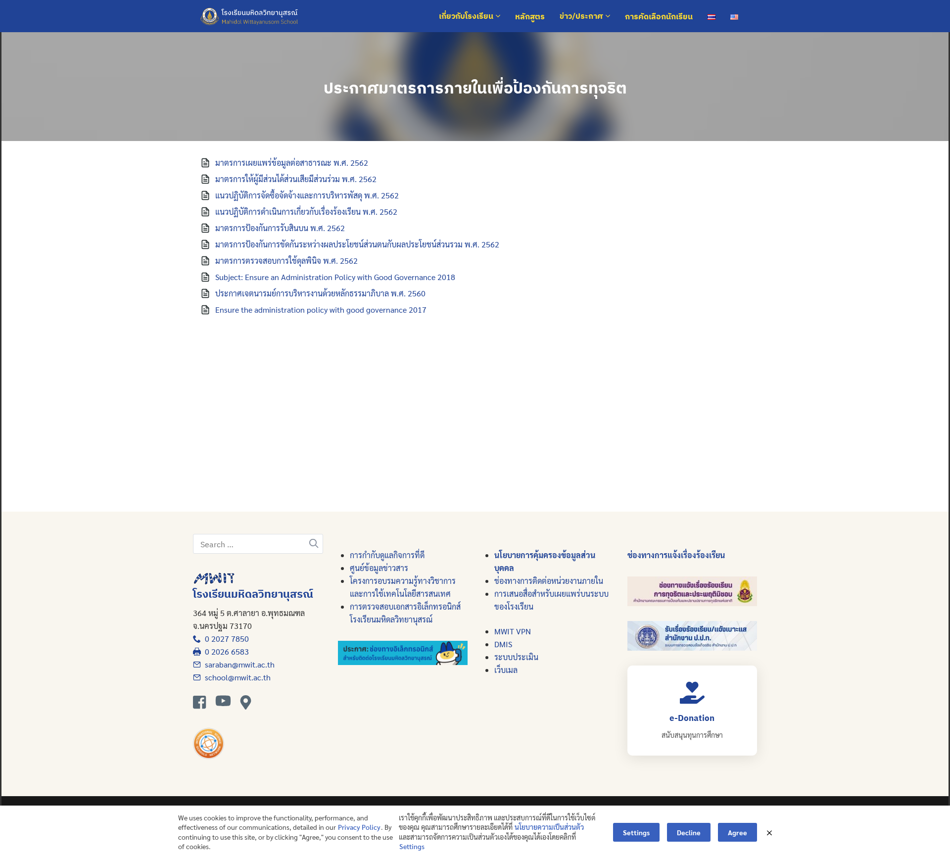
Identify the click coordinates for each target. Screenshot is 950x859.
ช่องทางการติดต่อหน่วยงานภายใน (548, 580)
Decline (689, 832)
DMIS (503, 644)
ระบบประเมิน (516, 657)
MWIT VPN (512, 631)
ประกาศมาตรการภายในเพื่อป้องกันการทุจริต (475, 87)
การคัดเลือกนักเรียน (659, 16)
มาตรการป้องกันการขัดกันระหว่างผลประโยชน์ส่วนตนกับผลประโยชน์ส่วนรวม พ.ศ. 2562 (357, 244)
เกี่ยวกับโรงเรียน (467, 16)
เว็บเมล (506, 670)
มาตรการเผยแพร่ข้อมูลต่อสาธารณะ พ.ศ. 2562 (291, 162)
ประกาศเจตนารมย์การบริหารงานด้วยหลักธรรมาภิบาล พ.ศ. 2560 (320, 293)
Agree (737, 832)
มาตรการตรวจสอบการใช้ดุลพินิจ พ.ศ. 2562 (286, 260)
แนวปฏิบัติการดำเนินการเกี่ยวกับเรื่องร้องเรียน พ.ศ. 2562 (306, 211)
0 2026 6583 (225, 651)
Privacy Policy (359, 826)
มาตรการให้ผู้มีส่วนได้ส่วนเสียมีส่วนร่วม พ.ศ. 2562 (296, 179)
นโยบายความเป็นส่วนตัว (549, 826)
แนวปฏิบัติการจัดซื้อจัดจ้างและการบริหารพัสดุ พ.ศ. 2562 (307, 195)
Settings (412, 846)
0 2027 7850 (225, 638)
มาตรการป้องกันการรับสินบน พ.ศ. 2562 (280, 228)
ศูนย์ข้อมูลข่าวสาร (379, 568)
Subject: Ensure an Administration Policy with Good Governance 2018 (335, 277)
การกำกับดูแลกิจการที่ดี (387, 555)
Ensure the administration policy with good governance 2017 (321, 309)
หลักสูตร (530, 16)
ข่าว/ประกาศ (582, 16)
